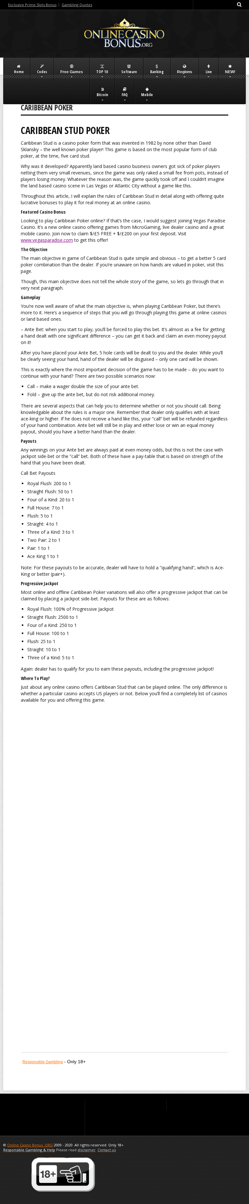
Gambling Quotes (77, 4)
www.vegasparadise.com (47, 240)
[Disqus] (124, 793)
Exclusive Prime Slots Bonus (32, 4)
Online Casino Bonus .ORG (30, 1145)
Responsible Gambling (42, 1062)
